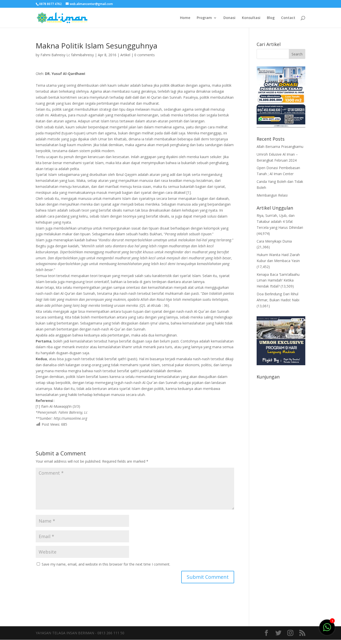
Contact (288, 18)
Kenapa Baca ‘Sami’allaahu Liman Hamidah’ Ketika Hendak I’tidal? (278, 280)
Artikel (125, 54)
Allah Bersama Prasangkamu (280, 146)
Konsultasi (251, 18)
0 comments (144, 54)
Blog (271, 18)
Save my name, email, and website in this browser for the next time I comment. (106, 564)
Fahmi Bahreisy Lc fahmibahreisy (67, 54)
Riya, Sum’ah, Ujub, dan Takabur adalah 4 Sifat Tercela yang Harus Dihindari (280, 221)
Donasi (229, 18)
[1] (327, 627)
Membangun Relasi (272, 195)
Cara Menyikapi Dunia (274, 241)
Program (204, 18)
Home (185, 18)
